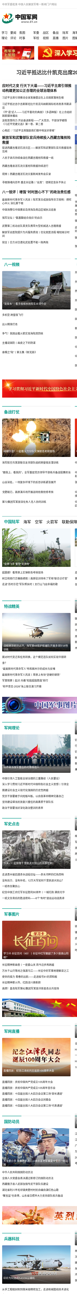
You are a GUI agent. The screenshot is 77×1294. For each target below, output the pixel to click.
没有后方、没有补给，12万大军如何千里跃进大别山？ (33, 880)
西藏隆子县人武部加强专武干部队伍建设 (25, 1190)
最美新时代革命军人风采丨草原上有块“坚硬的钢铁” (31, 674)
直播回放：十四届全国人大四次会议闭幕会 (26, 1105)
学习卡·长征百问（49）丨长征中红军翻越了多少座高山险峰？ (36, 955)
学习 (4, 32)
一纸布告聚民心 (11, 886)
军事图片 (11, 914)
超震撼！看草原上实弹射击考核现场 (22, 572)
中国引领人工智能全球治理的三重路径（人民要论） (31, 778)
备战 (56, 32)
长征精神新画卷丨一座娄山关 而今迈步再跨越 (28, 965)
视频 (46, 38)
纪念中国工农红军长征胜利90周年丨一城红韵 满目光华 (33, 892)
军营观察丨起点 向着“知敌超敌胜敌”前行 (25, 680)
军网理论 (11, 728)
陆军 (65, 32)
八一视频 (11, 264)
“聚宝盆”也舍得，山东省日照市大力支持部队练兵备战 (32, 1202)
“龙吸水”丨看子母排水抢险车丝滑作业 (24, 303)
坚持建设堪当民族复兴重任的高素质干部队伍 (27, 802)
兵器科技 (11, 1244)
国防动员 (11, 1128)
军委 (36, 32)
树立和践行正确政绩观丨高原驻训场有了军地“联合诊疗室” (35, 578)
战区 (46, 32)
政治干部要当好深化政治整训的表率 (22, 808)
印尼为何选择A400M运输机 (19, 1284)
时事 (22, 38)
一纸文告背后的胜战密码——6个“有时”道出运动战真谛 (33, 898)
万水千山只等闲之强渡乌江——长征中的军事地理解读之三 (35, 970)
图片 (65, 38)
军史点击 (11, 824)
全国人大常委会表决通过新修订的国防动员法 (27, 1184)
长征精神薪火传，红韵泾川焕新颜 (21, 982)
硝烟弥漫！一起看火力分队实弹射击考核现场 (29, 451)
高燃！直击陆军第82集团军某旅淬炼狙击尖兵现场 (30, 988)
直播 (56, 38)
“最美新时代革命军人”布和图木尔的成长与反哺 (28, 668)
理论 (4, 38)
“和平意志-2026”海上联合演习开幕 (21, 686)
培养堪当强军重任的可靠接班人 (21, 767)
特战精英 (11, 606)
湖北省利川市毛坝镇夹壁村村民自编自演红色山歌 (30, 1196)
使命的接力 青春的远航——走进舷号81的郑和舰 (29, 976)
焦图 (22, 32)
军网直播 (11, 1037)
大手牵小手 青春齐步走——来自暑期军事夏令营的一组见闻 (35, 1168)
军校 (36, 38)
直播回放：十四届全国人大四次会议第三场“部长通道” (32, 1099)
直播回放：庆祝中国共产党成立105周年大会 (27, 1088)
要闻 (13, 32)
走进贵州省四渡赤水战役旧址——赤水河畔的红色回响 (33, 874)
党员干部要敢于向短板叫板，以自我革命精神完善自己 (33, 796)
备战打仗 (11, 412)
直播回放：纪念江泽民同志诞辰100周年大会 (28, 1076)
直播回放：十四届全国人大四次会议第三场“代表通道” (32, 1111)
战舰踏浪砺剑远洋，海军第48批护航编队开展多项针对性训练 (35, 647)
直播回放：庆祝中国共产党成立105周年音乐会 (28, 1094)
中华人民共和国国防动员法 (17, 1178)
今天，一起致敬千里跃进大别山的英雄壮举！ (29, 863)
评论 (13, 38)
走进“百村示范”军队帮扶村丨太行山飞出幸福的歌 (30, 584)
